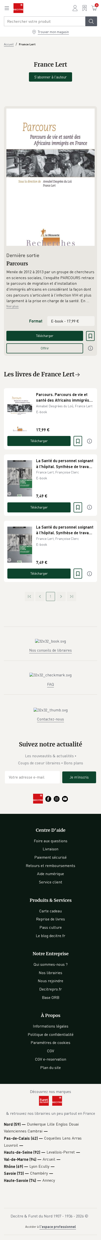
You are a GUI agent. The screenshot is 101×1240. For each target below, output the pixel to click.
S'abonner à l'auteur (50, 77)
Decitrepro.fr (50, 989)
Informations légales (50, 1026)
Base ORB (50, 997)
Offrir (45, 348)
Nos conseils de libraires (50, 650)
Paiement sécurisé (50, 857)
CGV (50, 1050)
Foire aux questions (50, 840)
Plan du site (50, 1067)
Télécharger (44, 336)
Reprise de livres (50, 919)
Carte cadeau (50, 910)
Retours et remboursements (50, 865)
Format (35, 321)
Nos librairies (50, 972)
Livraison (50, 848)
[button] (50, 286)
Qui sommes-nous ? (51, 964)
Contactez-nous (50, 719)
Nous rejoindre (50, 980)
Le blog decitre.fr (50, 935)
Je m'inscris (79, 777)
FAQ (50, 684)
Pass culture (50, 927)
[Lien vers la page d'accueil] (18, 8)
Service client (50, 882)
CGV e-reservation (50, 1059)
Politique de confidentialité (51, 1034)
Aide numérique (50, 873)
